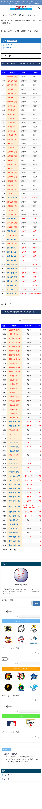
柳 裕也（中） (12, 285)
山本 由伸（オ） (15, 537)
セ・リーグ (7, 44)
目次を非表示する (12, 40)
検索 (36, 603)
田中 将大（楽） (15, 492)
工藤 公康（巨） (12, 197)
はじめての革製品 (10, 754)
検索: (20, 320)
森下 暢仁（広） (12, 289)
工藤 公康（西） (15, 421)
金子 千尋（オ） (15, 506)
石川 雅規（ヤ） (12, 231)
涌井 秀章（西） (15, 484)
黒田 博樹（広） (12, 218)
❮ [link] (32, 653)
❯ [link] (38, 653)
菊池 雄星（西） (14, 520)
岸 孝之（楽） (14, 524)
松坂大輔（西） (14, 442)
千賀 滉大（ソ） (14, 528)
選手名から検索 (7, 600)
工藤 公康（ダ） (15, 426)
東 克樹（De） (12, 293)
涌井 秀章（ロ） (15, 512)
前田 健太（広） (12, 239)
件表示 (10, 611)
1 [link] (35, 653)
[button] (5, 326)
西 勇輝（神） (12, 277)
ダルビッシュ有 (14, 476)
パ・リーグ (7, 47)
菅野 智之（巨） (12, 264)
